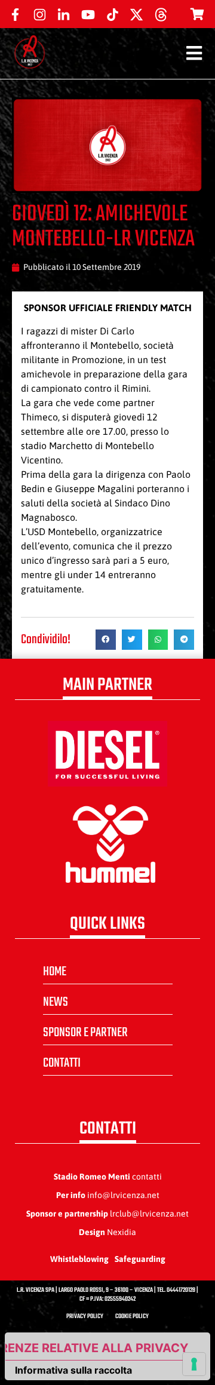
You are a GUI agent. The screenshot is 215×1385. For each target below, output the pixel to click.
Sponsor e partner (85, 1032)
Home (54, 972)
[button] (106, 639)
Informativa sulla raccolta (73, 1370)
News (55, 1002)
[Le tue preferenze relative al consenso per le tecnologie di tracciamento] (194, 1364)
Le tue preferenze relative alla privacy (96, 1348)
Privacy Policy (84, 1317)
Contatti (62, 1063)
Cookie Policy (132, 1317)
